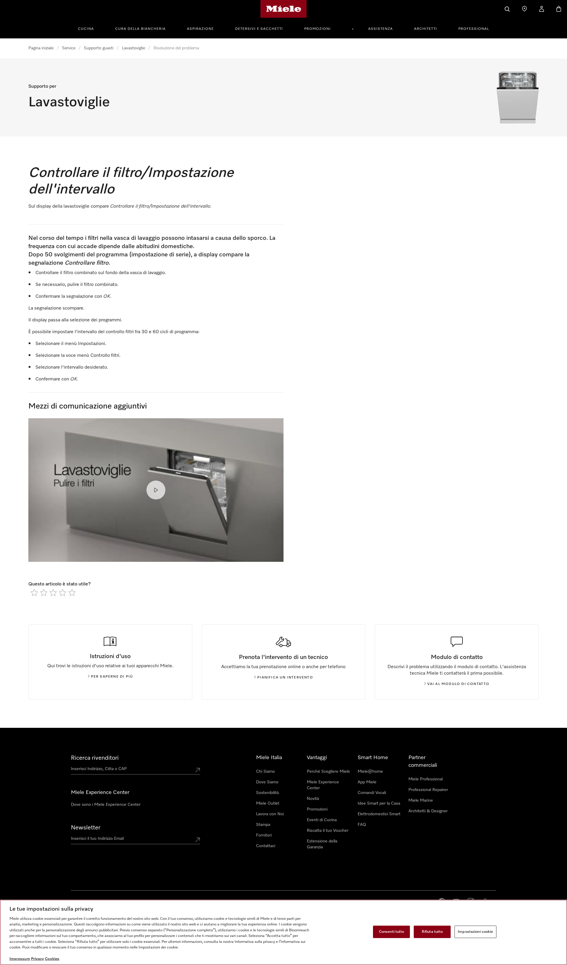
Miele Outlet (267, 803)
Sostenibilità (267, 793)
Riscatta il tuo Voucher (327, 831)
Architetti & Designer (428, 811)
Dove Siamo (267, 782)
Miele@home (370, 771)
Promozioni (317, 29)
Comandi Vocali (372, 793)
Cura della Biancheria (140, 29)
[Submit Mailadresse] (197, 839)
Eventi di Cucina (322, 820)
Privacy (37, 959)
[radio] (34, 592)
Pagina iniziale (40, 48)
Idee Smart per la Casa (379, 803)
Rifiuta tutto (432, 932)
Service (68, 48)
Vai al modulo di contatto (458, 684)
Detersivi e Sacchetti (259, 29)
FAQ (362, 825)
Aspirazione (200, 29)
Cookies (52, 959)
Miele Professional (425, 779)
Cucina (86, 29)
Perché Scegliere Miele (328, 771)
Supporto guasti (98, 48)
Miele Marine (420, 800)
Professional (473, 29)
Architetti (425, 29)
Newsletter (85, 828)
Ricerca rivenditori (95, 758)
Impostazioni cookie (475, 932)
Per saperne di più (112, 676)
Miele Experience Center (323, 785)
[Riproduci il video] (155, 490)
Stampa (263, 825)
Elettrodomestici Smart (379, 814)
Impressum (19, 959)
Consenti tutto (391, 932)
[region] (283, 932)
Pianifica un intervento (285, 677)
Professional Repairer (428, 790)
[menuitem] (89, 28)
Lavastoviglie (133, 48)
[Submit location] (197, 770)
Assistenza (380, 29)
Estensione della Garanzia (322, 844)
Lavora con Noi (270, 814)
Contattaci (265, 846)
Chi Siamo (265, 771)
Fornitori (264, 835)
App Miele (367, 782)
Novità (313, 799)
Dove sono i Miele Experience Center (106, 805)
